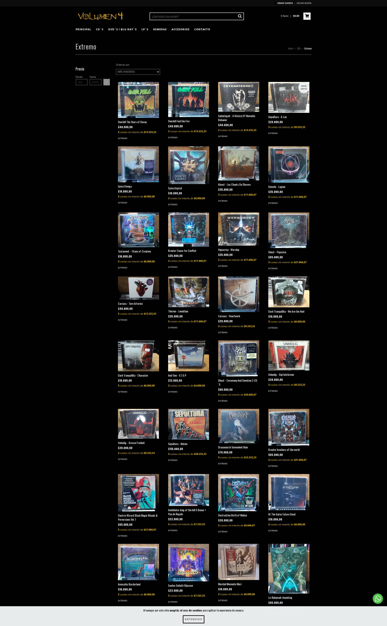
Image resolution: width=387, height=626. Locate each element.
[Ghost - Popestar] (288, 230)
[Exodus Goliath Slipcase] (188, 562)
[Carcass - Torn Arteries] (138, 288)
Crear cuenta (285, 3)
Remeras (160, 29)
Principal (83, 29)
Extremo (122, 138)
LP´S (144, 29)
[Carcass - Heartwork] (238, 294)
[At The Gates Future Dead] (288, 492)
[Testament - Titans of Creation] (138, 230)
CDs (298, 48)
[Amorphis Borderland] (138, 562)
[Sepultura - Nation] (188, 424)
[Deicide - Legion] (288, 164)
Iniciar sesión (304, 3)
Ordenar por (123, 64)
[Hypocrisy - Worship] (238, 229)
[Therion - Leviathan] (188, 291)
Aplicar (106, 82)
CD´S (99, 29)
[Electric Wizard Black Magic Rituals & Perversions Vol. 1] (138, 492)
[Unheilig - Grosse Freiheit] (138, 424)
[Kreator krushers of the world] (288, 427)
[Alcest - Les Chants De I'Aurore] (238, 163)
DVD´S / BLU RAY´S (122, 29)
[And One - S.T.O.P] (188, 355)
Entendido (193, 619)
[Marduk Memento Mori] (238, 562)
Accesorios (180, 29)
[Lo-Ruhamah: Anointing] (288, 569)
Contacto (202, 29)
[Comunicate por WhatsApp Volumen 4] (378, 599)
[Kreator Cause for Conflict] (188, 230)
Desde (79, 77)
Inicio (290, 48)
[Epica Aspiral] (188, 165)
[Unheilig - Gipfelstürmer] (288, 355)
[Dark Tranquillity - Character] (138, 355)
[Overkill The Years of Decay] (138, 100)
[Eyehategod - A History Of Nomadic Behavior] (238, 97)
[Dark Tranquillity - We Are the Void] (288, 291)
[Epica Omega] (138, 164)
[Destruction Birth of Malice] (238, 492)
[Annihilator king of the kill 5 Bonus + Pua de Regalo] (188, 490)
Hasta (92, 77)
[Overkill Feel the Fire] (188, 99)
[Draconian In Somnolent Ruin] (238, 426)
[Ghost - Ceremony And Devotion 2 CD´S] (238, 358)
